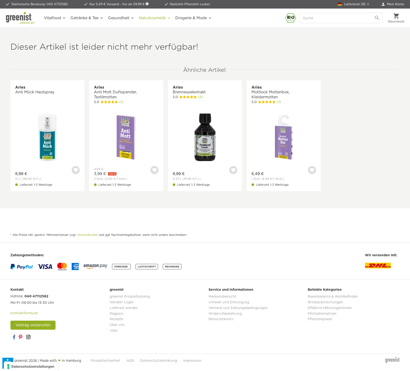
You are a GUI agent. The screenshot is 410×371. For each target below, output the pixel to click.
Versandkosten (87, 235)
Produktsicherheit (105, 360)
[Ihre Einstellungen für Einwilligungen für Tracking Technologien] (31, 366)
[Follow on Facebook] (14, 337)
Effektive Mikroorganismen (330, 308)
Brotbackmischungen (325, 302)
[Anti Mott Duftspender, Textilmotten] (126, 138)
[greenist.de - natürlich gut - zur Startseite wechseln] (20, 18)
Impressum (192, 360)
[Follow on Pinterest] (21, 337)
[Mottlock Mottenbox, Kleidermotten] (284, 138)
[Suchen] (377, 18)
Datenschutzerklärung (158, 360)
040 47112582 (36, 296)
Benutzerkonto (221, 319)
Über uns (117, 325)
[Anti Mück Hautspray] (47, 138)
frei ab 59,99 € (133, 4)
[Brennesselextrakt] (205, 138)
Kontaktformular (24, 313)
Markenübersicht (222, 296)
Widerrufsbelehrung (225, 313)
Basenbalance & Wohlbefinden (333, 296)
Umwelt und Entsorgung (229, 302)
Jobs (113, 330)
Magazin (116, 313)
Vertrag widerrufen (33, 325)
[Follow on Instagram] (28, 337)
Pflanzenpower (320, 319)
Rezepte (116, 319)
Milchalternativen (322, 313)
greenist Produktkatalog (130, 296)
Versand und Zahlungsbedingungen (238, 308)
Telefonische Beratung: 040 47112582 (39, 4)
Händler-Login (122, 302)
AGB (130, 360)
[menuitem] (393, 4)
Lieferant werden (124, 308)
